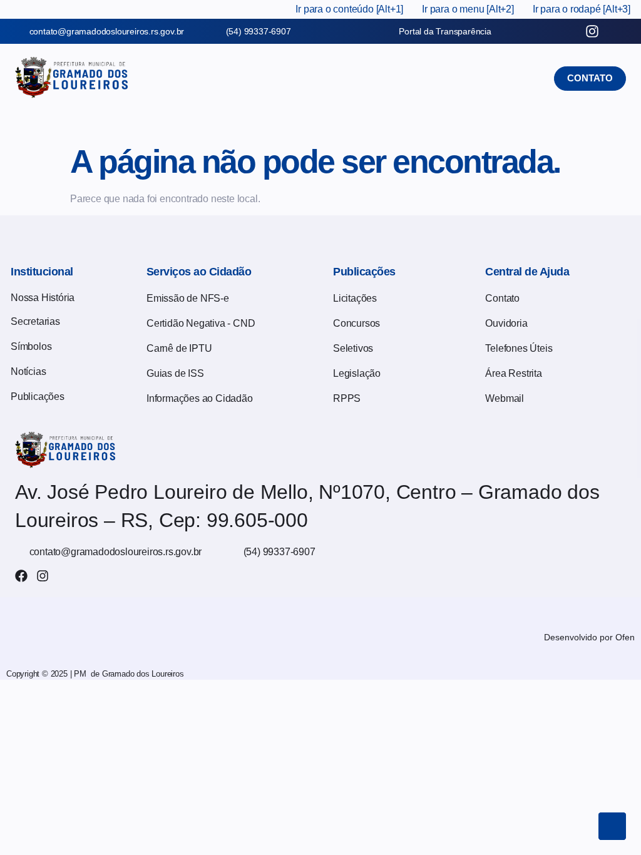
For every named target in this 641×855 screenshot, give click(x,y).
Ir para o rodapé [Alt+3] (581, 9)
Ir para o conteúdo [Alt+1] (349, 9)
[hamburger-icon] (306, 110)
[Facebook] (21, 576)
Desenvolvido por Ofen (589, 637)
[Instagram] (42, 576)
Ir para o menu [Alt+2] (468, 9)
